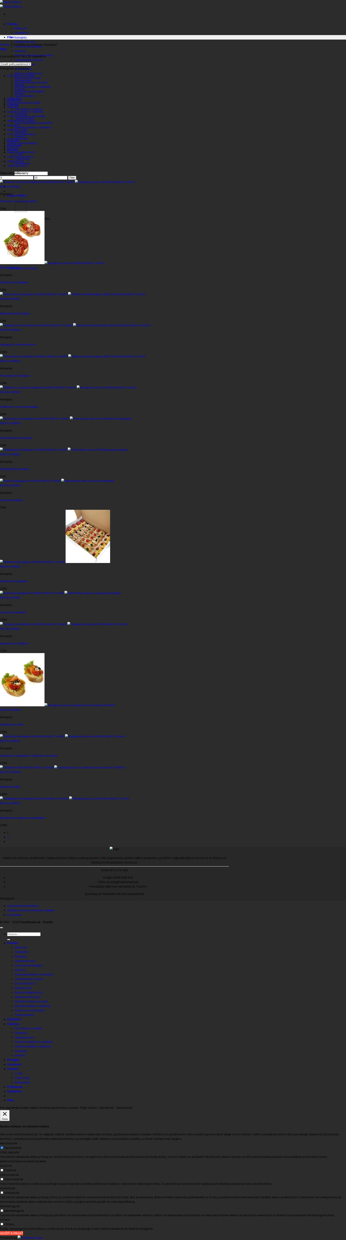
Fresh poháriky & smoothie (26, 116)
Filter (72, 177)
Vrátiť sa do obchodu (22, 268)
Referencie (22, 1082)
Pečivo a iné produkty (29, 91)
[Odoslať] (8, 939)
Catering (13, 1023)
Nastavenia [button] (124, 1108)
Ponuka (12, 24)
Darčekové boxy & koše (23, 103)
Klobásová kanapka (14, 282)
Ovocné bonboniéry (21, 134)
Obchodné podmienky (23, 906)
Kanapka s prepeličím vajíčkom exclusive (29, 756)
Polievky (20, 89)
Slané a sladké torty (28, 73)
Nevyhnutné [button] (8, 1143)
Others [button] (5, 1220)
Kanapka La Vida (11, 724)
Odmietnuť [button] (106, 1108)
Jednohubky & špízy (28, 60)
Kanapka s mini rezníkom (18, 345)
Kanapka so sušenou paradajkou (23, 818)
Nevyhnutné (12, 1148)
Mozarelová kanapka (15, 313)
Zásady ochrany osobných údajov (31, 910)
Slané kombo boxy (20, 157)
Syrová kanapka (11, 500)
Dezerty (20, 51)
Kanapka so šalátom (14, 643)
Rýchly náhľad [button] (10, 186)
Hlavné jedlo (23, 80)
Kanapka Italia (10, 787)
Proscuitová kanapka (15, 376)
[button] (17, 195)
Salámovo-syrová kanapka (19, 407)
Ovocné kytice (17, 139)
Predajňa (13, 1059)
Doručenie (14, 915)
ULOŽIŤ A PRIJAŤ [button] (11, 1233)
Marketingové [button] (10, 1206)
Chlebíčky (21, 33)
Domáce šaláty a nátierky (32, 87)
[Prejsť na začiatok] (1, 927)
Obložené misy (24, 42)
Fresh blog (21, 1078)
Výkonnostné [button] (9, 1175)
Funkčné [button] (6, 1166)
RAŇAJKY (20, 28)
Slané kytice (15, 161)
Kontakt (12, 1068)
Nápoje (19, 85)
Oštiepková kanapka (14, 469)
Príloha (19, 94)
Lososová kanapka (13, 612)
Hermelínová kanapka (16, 438)
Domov (5, 45)
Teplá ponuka (17, 166)
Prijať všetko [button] (88, 1108)
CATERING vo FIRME (21, 76)
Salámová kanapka (13, 581)
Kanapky (20, 37)
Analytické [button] (7, 1188)
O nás (18, 1073)
